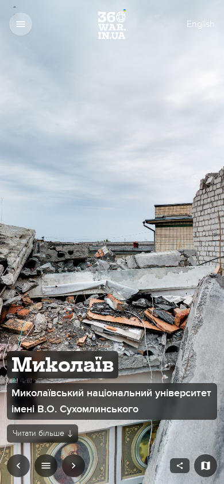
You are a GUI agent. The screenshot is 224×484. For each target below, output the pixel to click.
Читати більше (38, 433)
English (201, 24)
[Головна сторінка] (112, 24)
